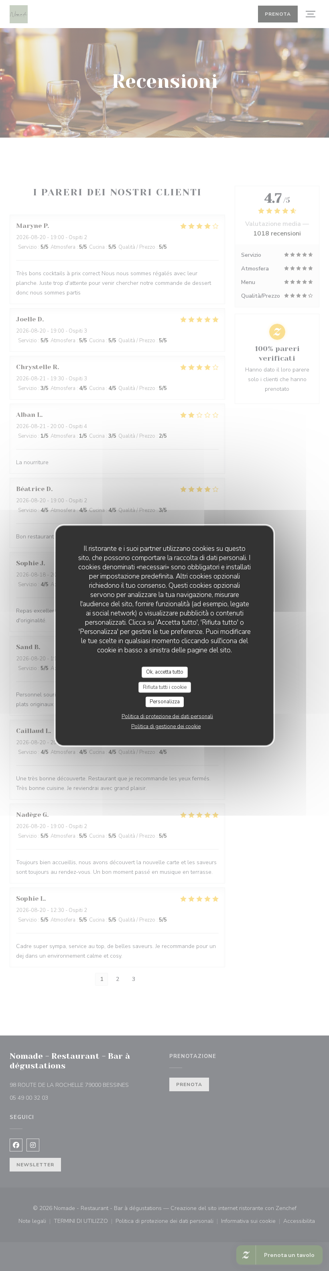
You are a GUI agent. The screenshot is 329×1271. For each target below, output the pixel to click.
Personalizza (165, 701)
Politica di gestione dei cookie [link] (166, 726)
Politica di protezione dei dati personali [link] (167, 716)
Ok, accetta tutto (164, 672)
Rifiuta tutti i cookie (165, 686)
